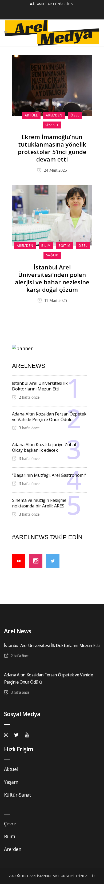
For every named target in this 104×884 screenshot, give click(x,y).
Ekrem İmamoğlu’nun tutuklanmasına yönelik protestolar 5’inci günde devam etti (52, 148)
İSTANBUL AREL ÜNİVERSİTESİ (53, 4)
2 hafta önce (28, 397)
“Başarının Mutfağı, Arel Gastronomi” (49, 475)
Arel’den (12, 849)
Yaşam (11, 782)
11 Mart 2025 (55, 300)
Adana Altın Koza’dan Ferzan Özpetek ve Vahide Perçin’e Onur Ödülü (49, 416)
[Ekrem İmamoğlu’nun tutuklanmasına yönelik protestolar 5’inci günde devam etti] (52, 85)
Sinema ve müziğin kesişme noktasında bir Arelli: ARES (39, 503)
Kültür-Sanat (17, 795)
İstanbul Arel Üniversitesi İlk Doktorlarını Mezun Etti (40, 386)
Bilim (9, 836)
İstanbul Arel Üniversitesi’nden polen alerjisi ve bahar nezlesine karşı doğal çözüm (52, 278)
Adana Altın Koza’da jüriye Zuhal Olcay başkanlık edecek (44, 447)
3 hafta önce (28, 428)
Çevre (10, 823)
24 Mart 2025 (55, 170)
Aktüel (11, 769)
